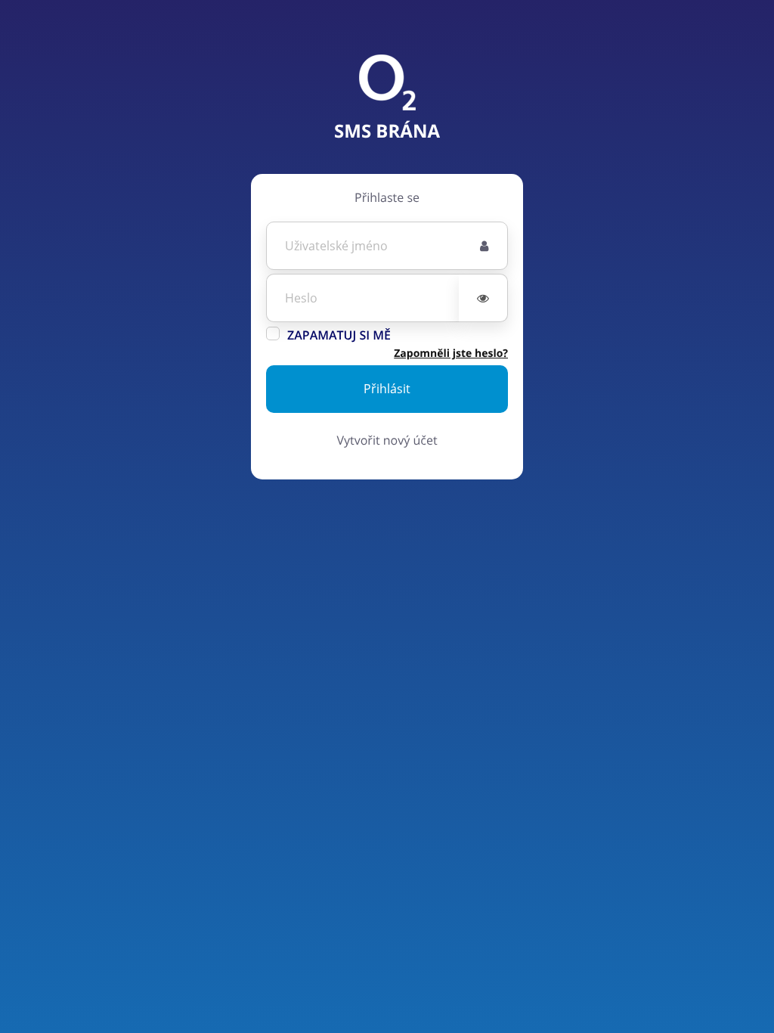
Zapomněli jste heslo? (451, 353)
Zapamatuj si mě (339, 335)
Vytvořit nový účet (386, 440)
